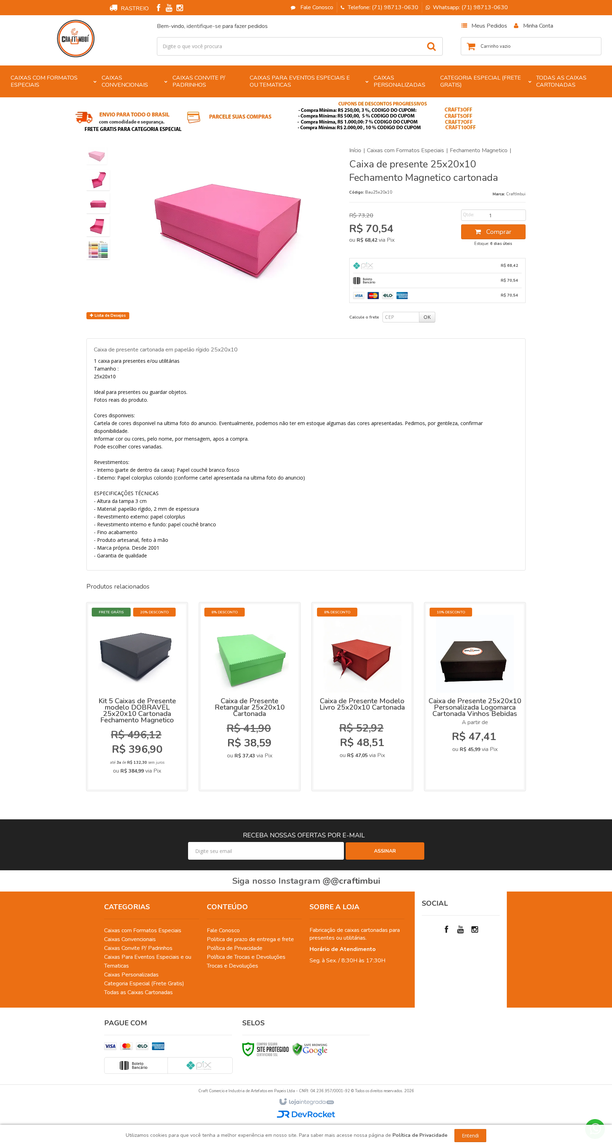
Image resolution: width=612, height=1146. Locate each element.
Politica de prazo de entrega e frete (250, 939)
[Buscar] (431, 46)
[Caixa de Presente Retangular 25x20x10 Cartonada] (250, 696)
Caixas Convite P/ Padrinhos (138, 948)
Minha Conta (538, 26)
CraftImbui (516, 194)
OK (427, 317)
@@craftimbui (351, 881)
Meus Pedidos (489, 26)
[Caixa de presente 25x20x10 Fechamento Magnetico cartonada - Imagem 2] (98, 180)
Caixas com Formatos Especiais (405, 150)
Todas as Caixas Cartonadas (138, 992)
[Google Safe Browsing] (310, 1049)
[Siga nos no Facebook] (158, 9)
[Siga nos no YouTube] (461, 930)
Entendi (470, 1135)
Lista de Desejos (110, 315)
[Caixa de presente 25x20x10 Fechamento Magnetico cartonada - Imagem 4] (98, 226)
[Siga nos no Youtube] (169, 9)
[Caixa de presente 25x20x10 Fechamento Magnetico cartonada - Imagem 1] (96, 156)
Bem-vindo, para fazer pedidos (212, 26)
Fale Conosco (316, 7)
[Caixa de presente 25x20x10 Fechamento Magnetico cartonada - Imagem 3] (98, 203)
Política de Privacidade (234, 948)
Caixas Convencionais (130, 939)
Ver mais (142, 741)
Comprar (497, 232)
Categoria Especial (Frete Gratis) (144, 983)
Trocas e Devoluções (232, 966)
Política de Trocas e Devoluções (246, 957)
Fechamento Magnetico (479, 150)
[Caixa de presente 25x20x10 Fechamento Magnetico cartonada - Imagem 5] (98, 249)
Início (355, 150)
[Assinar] (385, 851)
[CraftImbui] (76, 38)
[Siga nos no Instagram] (179, 9)
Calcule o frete (364, 317)
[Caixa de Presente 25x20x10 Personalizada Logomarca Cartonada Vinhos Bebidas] (475, 696)
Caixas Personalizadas (131, 975)
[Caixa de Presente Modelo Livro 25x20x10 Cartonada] (362, 696)
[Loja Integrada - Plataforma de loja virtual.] (306, 1102)
